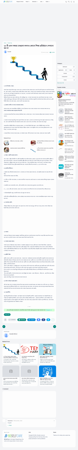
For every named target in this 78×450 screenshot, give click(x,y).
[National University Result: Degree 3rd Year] (66, 98)
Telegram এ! (49, 310)
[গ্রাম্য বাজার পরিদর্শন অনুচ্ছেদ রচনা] (29, 377)
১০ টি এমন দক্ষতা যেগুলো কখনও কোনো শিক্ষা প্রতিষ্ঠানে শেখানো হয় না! (10, 357)
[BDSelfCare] (7, 2)
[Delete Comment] (54, 420)
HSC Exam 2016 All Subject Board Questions (69, 166)
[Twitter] (48, 319)
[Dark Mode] (66, 1)
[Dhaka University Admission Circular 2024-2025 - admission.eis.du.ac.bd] (61, 113)
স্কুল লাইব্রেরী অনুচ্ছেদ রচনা (69, 133)
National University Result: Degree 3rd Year (64, 100)
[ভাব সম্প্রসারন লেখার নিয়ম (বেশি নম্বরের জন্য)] (29, 355)
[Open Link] (74, 1)
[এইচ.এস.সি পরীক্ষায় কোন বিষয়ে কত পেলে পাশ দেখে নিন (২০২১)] (61, 129)
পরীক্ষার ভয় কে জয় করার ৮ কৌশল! (16, 141)
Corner (65, 80)
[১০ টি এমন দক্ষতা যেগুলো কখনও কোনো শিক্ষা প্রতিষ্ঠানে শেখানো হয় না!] (33, 152)
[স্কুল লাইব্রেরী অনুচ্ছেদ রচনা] (61, 138)
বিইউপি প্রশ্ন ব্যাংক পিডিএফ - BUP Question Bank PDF (69, 158)
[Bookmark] (5, 320)
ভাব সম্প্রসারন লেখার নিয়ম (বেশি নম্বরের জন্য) (28, 357)
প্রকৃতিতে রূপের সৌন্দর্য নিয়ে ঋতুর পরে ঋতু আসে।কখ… (69, 151)
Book (71, 70)
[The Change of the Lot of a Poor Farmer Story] (61, 145)
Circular (65, 73)
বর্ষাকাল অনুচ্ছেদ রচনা (68, 149)
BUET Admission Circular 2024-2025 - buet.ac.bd (69, 118)
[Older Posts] (3, 326)
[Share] (53, 319)
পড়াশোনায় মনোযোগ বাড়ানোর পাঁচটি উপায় (17, 148)
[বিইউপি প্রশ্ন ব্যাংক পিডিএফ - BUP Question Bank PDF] (61, 160)
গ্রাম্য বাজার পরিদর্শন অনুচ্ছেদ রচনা (28, 378)
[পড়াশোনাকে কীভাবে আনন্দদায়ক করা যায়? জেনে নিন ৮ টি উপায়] (33, 145)
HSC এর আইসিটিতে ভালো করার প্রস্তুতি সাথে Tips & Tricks (46, 379)
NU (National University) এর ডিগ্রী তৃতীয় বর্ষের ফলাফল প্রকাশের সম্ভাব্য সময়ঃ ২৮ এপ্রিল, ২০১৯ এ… (66, 104)
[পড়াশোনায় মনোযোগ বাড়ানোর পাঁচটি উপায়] (6, 152)
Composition (64, 76)
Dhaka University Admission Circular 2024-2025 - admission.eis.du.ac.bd (69, 112)
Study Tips (7, 314)
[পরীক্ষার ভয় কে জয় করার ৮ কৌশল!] (6, 145)
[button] (52, 52)
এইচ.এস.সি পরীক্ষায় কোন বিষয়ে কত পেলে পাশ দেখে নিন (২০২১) (69, 127)
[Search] (71, 1)
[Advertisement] (39, 13)
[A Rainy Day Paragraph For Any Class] (61, 177)
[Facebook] (43, 319)
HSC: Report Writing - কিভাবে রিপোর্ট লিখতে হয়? (46, 357)
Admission (65, 67)
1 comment (12, 319)
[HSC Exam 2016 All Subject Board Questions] (61, 169)
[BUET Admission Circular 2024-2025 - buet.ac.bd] (61, 121)
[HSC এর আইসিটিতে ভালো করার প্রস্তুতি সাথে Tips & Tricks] (47, 377)
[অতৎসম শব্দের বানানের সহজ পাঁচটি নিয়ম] (11, 377)
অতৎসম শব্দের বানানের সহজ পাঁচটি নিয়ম (10, 379)
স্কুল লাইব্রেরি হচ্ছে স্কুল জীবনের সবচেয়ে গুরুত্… (69, 136)
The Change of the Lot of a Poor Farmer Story (69, 142)
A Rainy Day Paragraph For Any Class (69, 174)
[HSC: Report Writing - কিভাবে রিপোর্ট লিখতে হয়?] (47, 355)
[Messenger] (39, 319)
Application (61, 70)
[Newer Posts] (54, 326)
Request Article (20, 1)
